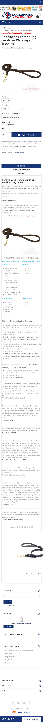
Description (21, 166)
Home (4, 28)
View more (8, 626)
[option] (22, 72)
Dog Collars (8, 653)
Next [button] (40, 73)
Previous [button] (4, 73)
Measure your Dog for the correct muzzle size (19, 650)
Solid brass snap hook (9, 124)
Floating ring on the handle (12, 113)
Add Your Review (19, 152)
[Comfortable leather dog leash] (21, 236)
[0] (37, 17)
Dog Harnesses (10, 657)
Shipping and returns (21, 170)
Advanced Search (9, 606)
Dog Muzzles (9, 660)
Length (4, 105)
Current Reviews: (7, 152)
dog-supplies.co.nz (27, 709)
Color (4, 97)
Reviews (21, 173)
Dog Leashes (11, 28)
